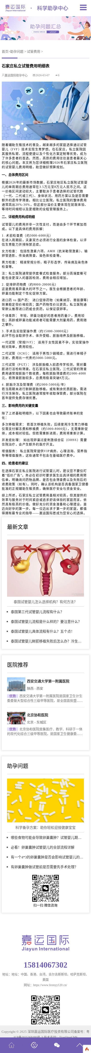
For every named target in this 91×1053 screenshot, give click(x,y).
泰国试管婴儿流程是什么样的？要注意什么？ (46, 622)
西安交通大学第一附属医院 (48, 681)
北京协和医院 (37, 715)
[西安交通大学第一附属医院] (16, 684)
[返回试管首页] (11, 1043)
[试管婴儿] (34, 1043)
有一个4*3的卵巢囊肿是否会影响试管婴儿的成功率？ (47, 857)
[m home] (83, 8)
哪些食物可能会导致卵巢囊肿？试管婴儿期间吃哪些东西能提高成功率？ (46, 838)
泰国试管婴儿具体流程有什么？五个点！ (42, 631)
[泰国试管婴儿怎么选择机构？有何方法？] (45, 568)
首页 (5, 51)
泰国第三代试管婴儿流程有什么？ (37, 612)
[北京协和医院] (16, 718)
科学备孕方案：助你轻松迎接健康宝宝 (45, 828)
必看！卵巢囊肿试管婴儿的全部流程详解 (42, 847)
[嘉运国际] (37, 8)
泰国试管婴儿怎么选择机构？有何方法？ (45, 602)
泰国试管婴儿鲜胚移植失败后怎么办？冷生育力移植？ (46, 641)
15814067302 (45, 964)
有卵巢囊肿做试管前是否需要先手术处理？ (44, 867)
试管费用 (33, 51)
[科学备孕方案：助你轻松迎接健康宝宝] (45, 801)
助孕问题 (16, 51)
